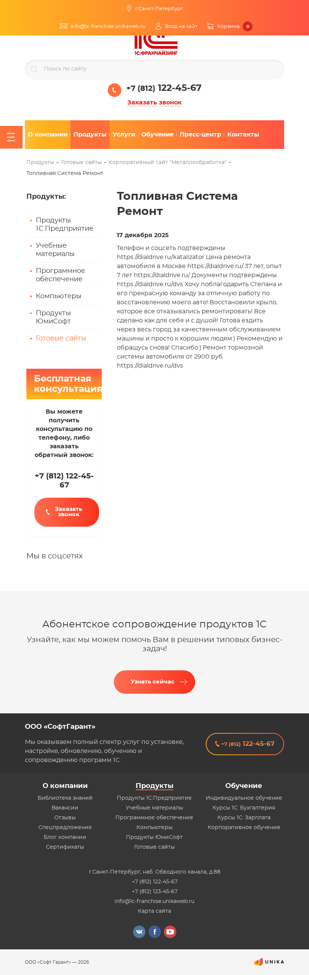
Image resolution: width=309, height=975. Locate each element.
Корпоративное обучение (244, 827)
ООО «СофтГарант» (60, 727)
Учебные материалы (55, 250)
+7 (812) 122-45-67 (154, 882)
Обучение (243, 786)
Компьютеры (58, 296)
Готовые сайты (61, 338)
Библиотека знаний (65, 798)
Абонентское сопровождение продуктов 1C (154, 624)
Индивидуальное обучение (244, 798)
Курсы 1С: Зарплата (244, 817)
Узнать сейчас (152, 682)
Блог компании (65, 837)
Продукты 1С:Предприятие (64, 224)
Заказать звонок (154, 103)
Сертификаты (65, 847)
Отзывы (65, 817)
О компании (65, 786)
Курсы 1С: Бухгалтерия (244, 808)
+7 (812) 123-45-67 (154, 891)
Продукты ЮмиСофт (53, 317)
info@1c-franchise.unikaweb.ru (154, 901)
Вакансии (65, 808)
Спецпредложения (65, 827)
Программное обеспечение (60, 275)
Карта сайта (154, 911)
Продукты (154, 786)
